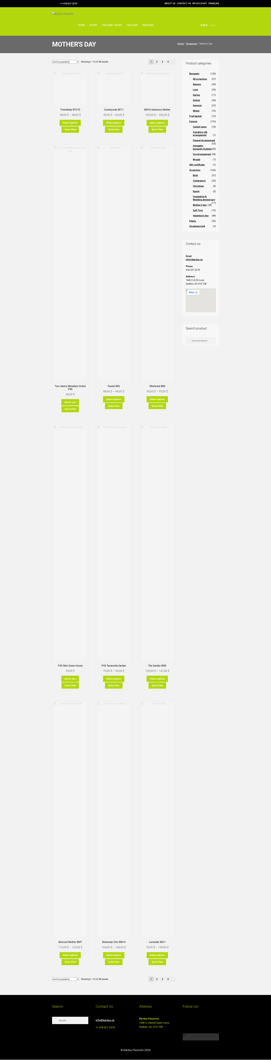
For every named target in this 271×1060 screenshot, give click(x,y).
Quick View (70, 129)
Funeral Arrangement (204, 140)
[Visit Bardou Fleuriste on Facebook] (190, 1020)
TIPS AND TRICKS (112, 25)
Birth (195, 175)
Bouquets (194, 73)
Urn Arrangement (202, 154)
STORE (93, 25)
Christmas (198, 186)
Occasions (191, 43)
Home (180, 43)
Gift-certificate (197, 164)
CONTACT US (184, 3)
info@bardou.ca (194, 259)
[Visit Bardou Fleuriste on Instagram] (185, 1020)
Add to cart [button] (70, 402)
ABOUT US (170, 3)
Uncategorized (197, 226)
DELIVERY (132, 25)
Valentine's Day (201, 215)
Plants (192, 221)
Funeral (193, 121)
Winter (196, 111)
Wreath (196, 159)
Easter (196, 191)
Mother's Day (200, 205)
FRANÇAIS (213, 3)
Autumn (197, 84)
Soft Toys (198, 210)
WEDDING (148, 25)
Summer (197, 105)
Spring (196, 95)
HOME (81, 25)
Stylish (196, 100)
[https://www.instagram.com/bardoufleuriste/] (57, 3)
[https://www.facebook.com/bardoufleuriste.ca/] (53, 3)
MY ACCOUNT (199, 3)
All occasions (200, 79)
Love (195, 89)
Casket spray (200, 127)
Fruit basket (195, 116)
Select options (70, 122)
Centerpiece (199, 180)
